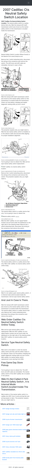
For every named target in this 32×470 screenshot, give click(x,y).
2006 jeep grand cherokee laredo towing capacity (14, 430)
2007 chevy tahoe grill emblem (11, 436)
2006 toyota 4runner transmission (12, 419)
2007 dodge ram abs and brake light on (14, 414)
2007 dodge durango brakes (10, 408)
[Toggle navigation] (28, 2)
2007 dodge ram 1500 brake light (12, 425)
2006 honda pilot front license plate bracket (12, 458)
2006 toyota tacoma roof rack (11, 441)
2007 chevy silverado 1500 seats (12, 447)
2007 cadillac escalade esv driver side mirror (13, 452)
